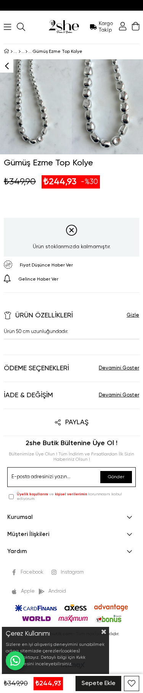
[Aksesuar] (20, 51)
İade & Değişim (28, 395)
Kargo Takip (106, 27)
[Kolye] (26, 51)
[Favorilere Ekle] (131, 683)
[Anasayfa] (12, 51)
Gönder (116, 477)
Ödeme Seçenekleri (36, 368)
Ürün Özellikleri (44, 315)
